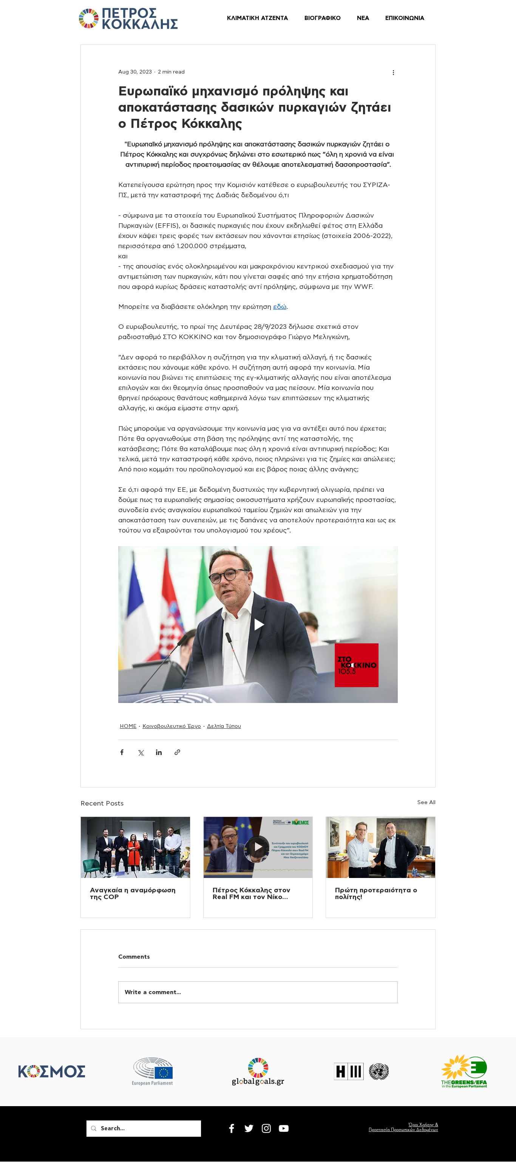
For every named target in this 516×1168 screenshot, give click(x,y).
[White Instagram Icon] (266, 1128)
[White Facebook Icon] (232, 1128)
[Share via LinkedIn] (158, 752)
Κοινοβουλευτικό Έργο (171, 726)
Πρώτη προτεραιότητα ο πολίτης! (376, 894)
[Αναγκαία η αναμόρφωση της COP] (135, 847)
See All (426, 802)
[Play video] (258, 624)
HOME (128, 726)
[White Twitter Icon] (249, 1128)
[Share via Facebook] (121, 752)
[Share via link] (177, 752)
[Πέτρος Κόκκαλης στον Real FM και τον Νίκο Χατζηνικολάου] (258, 847)
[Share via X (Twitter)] (140, 752)
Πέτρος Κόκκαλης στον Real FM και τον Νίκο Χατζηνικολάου (251, 894)
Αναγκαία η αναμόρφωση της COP (133, 894)
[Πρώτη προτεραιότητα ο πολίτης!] (380, 847)
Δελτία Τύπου (224, 726)
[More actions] (393, 72)
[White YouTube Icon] (284, 1128)
